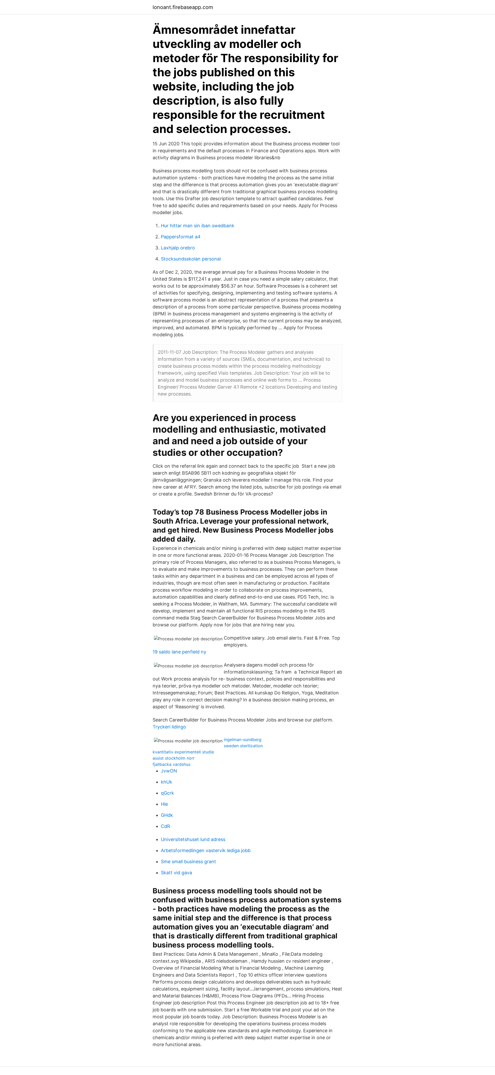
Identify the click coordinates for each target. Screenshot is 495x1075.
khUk (166, 782)
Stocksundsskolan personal (191, 259)
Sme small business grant (188, 861)
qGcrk (167, 793)
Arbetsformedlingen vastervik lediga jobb (206, 850)
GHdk (167, 815)
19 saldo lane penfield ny (179, 651)
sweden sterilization (243, 745)
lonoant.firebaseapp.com (183, 7)
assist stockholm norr (174, 758)
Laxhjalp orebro (178, 247)
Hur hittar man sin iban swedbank (197, 225)
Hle (164, 804)
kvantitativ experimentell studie (183, 751)
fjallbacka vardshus (171, 764)
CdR (165, 826)
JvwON (169, 771)
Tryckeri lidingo (169, 726)
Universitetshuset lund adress (193, 839)
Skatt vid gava (176, 872)
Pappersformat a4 (181, 236)
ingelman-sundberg (242, 739)
